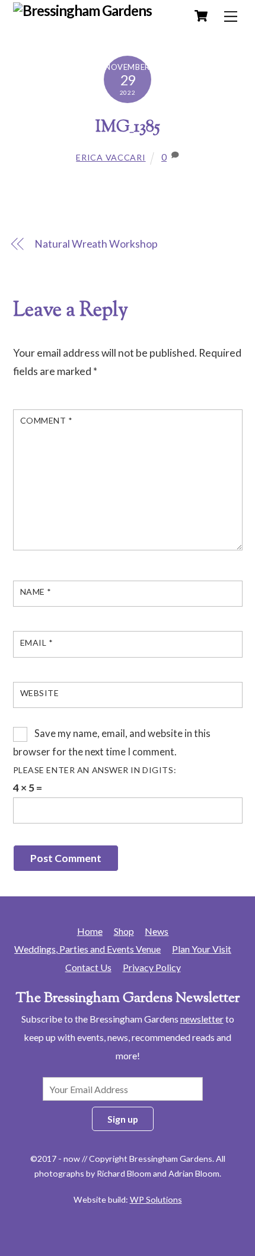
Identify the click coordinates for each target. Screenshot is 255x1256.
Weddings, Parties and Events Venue (87, 948)
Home (90, 931)
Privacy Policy (152, 967)
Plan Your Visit (201, 948)
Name (36, 592)
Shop (124, 931)
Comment (46, 420)
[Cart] (201, 16)
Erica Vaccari (110, 157)
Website (39, 693)
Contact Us (88, 967)
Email (36, 642)
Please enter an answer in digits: (95, 770)
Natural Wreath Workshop (95, 244)
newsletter (202, 1018)
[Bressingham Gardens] (82, 10)
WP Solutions (156, 1199)
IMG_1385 (127, 127)
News (156, 931)
